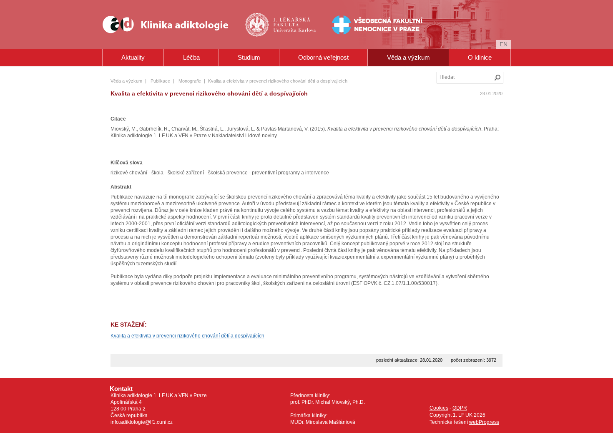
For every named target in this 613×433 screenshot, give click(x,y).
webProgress (484, 422)
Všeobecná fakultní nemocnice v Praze (351, 24)
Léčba (191, 57)
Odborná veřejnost (323, 57)
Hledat (497, 78)
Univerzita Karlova (295, 38)
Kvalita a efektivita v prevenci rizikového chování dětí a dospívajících (187, 336)
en (503, 44)
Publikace (160, 80)
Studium (249, 57)
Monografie (189, 80)
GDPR (459, 408)
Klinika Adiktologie (171, 24)
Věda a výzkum (408, 57)
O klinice (480, 57)
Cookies (439, 408)
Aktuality (133, 57)
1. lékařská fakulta (281, 24)
